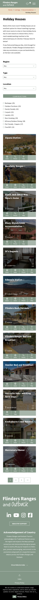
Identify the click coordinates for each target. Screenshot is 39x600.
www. (7, 159)
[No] (37, 593)
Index (19, 579)
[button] (34, 3)
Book (7, 187)
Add (33, 152)
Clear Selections (19, 96)
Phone (15, 159)
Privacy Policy (19, 583)
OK (14, 596)
